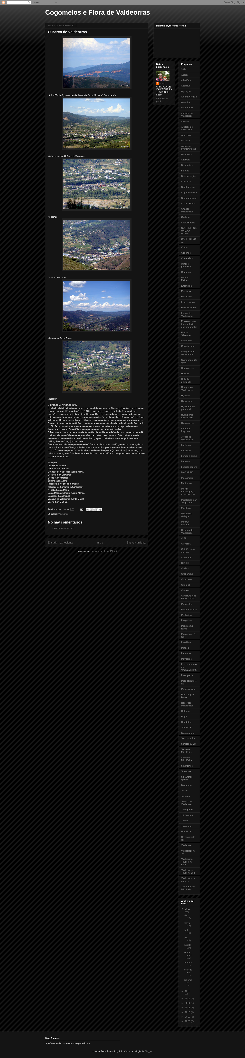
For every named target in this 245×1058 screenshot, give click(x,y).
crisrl (162, 83)
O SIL (184, 538)
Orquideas (186, 579)
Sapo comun (187, 733)
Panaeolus (186, 604)
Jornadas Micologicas (187, 438)
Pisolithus (186, 642)
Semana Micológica (186, 750)
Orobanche (187, 573)
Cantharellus (187, 187)
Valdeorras (63, 514)
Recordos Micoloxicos (187, 704)
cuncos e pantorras (186, 265)
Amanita (185, 102)
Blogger (148, 1051)
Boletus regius (188, 176)
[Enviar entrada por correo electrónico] (81, 509)
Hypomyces (187, 423)
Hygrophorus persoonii (188, 408)
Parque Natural (189, 609)
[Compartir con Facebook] (97, 509)
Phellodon (186, 615)
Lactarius (186, 445)
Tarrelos (185, 796)
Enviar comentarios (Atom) (104, 551)
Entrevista (186, 296)
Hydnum (185, 395)
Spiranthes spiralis (186, 778)
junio (186, 930)
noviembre (188, 971)
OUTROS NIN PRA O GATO (188, 597)
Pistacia (185, 647)
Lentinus (185, 461)
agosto (187, 945)
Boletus (185, 170)
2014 (183, 69)
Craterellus (187, 258)
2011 (187, 991)
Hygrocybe (186, 401)
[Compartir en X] (94, 509)
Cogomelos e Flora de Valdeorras (97, 12)
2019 (188, 1016)
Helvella (185, 373)
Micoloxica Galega (186, 515)
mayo (187, 923)
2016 (188, 1012)
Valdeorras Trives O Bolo (188, 871)
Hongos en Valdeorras (187, 388)
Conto (184, 247)
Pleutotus (186, 653)
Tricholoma (187, 815)
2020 (188, 1021)
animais (185, 121)
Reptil (184, 716)
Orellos (185, 568)
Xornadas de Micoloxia (188, 888)
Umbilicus (186, 831)
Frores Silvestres (186, 334)
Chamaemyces (189, 198)
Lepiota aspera (189, 467)
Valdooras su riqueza (188, 879)
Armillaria (186, 135)
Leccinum (186, 450)
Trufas (184, 820)
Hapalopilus (187, 368)
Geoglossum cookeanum (187, 353)
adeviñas (186, 80)
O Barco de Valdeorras (187, 531)
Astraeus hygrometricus (188, 147)
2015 (188, 1007)
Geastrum (186, 340)
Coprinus (186, 252)
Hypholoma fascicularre (187, 416)
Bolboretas (186, 165)
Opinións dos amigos (188, 550)
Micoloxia (186, 508)
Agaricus (185, 85)
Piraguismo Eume (187, 627)
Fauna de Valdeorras (186, 314)
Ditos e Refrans (185, 279)
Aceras (184, 74)
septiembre (188, 953)
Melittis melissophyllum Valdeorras (188, 491)
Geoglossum (187, 346)
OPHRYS (186, 543)
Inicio (100, 542)
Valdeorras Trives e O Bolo (186, 862)
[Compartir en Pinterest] (100, 509)
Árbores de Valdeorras (187, 128)
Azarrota (185, 159)
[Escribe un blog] (90, 509)
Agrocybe (186, 91)
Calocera (186, 181)
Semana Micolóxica (186, 759)
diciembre (188, 981)
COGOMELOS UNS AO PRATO (188, 231)
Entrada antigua (136, 542)
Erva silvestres (188, 307)
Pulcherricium (188, 689)
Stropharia (186, 785)
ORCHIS (185, 563)
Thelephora (187, 809)
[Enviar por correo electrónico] (87, 509)
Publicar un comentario (63, 528)
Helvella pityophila (186, 380)
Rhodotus (186, 722)
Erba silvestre (188, 302)
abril (186, 915)
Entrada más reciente (60, 542)
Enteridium (186, 285)
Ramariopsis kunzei (187, 696)
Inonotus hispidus (185, 430)
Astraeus (185, 140)
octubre (188, 962)
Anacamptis (187, 107)
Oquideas (186, 557)
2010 (187, 908)
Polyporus (186, 658)
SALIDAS (186, 727)
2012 (188, 998)
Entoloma (186, 291)
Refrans (185, 711)
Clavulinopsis (188, 222)
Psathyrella (187, 675)
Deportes (186, 272)
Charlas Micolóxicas (187, 210)
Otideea (185, 590)
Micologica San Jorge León (189, 501)
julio (186, 937)
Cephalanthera (189, 192)
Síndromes (187, 765)
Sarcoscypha (188, 738)
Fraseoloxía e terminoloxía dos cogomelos (189, 324)
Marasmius (187, 478)
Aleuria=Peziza (189, 96)
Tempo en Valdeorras (186, 803)
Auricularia (186, 154)
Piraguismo (187, 620)
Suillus (184, 790)
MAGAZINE (187, 472)
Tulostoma (186, 826)
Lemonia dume (189, 456)
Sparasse (186, 771)
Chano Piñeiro (188, 203)
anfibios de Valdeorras (187, 114)
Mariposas (186, 483)
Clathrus (185, 217)
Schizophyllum (188, 743)
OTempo (185, 584)
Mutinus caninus (185, 523)
